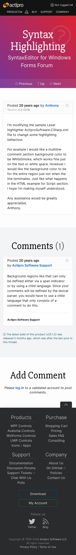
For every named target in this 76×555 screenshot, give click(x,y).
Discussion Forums (21, 468)
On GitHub (55, 468)
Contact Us (56, 478)
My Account (38, 503)
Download (38, 494)
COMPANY (62, 11)
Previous (25, 84)
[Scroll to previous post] (67, 260)
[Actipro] (13, 5)
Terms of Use (48, 546)
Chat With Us (21, 478)
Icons (16, 445)
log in (19, 388)
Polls (21, 483)
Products (21, 417)
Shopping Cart (56, 426)
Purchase (56, 417)
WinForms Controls (21, 436)
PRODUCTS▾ (14, 11)
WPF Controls (21, 426)
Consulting (56, 440)
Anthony (52, 105)
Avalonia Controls (21, 431)
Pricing (56, 431)
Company (56, 455)
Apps (27, 445)
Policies (56, 473)
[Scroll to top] (66, 405)
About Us (56, 463)
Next (56, 84)
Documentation (21, 463)
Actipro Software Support (32, 265)
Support (21, 455)
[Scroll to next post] (67, 105)
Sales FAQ (56, 436)
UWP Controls (21, 440)
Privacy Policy (28, 546)
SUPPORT (46, 11)
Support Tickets (20, 473)
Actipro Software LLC (53, 539)
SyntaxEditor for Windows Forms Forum (39, 61)
